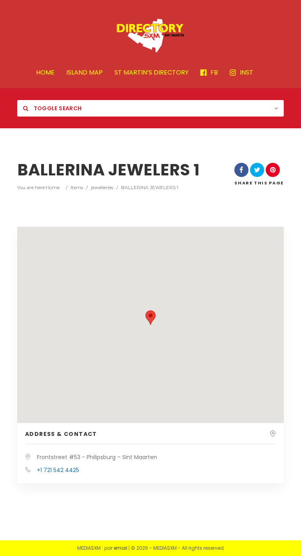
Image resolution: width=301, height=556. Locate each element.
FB (214, 73)
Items (77, 187)
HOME (45, 73)
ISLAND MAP (84, 73)
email (120, 548)
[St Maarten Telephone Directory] (150, 35)
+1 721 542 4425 (58, 470)
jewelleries (102, 187)
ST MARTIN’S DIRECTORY (151, 73)
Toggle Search (57, 108)
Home (53, 187)
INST (246, 73)
